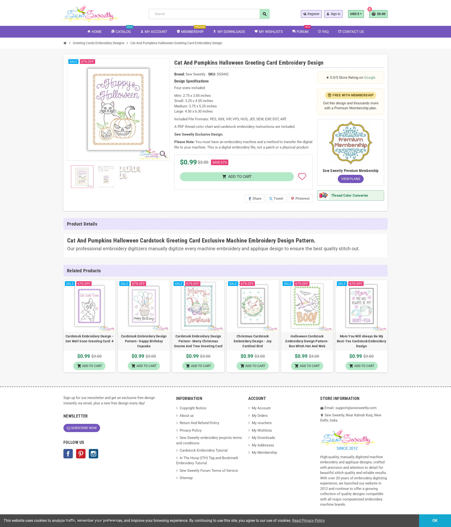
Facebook (68, 453)
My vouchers (262, 423)
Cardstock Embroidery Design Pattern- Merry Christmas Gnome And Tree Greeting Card (198, 341)
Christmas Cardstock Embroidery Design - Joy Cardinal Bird (253, 341)
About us (187, 416)
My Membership (264, 452)
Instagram (93, 453)
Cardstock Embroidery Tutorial (204, 450)
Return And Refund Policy (199, 423)
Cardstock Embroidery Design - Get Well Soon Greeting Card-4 (89, 338)
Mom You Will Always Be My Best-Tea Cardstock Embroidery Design (361, 341)
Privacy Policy (191, 430)
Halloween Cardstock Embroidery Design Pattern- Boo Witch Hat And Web (307, 341)
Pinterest (300, 198)
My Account (261, 408)
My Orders (260, 416)
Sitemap (186, 478)
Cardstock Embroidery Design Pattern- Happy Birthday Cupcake (144, 341)
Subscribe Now (84, 428)
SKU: (212, 74)
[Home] (65, 43)
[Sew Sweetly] (90, 12)
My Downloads (263, 438)
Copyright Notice (193, 408)
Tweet (276, 198)
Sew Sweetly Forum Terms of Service (209, 470)
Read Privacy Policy (308, 520)
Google (369, 77)
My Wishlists (262, 430)
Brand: (179, 74)
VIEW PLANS (350, 179)
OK (434, 520)
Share (254, 198)
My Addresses (263, 445)
